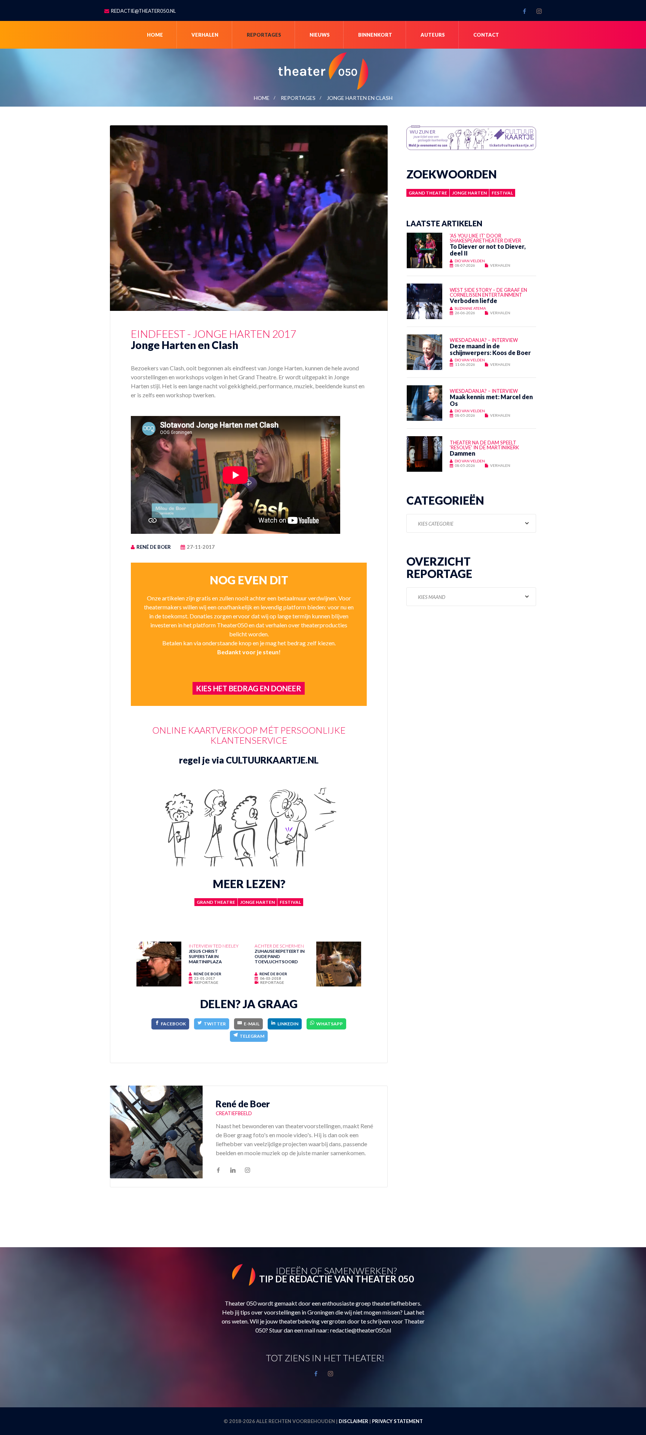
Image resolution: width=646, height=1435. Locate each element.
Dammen (462, 453)
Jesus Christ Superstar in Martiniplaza (205, 956)
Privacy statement (397, 1421)
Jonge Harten (257, 902)
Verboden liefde (473, 300)
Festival (290, 902)
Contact (486, 35)
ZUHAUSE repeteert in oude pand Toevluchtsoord (280, 956)
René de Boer (153, 547)
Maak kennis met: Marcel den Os (491, 400)
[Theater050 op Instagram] (539, 11)
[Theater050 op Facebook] (524, 11)
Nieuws (320, 35)
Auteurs (433, 35)
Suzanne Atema (470, 308)
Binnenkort (375, 35)
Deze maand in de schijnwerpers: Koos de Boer (490, 349)
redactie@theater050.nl (143, 11)
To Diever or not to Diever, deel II (488, 250)
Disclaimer (353, 1421)
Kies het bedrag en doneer (248, 688)
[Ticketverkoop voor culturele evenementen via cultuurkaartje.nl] (471, 136)
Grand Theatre (216, 902)
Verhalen (204, 35)
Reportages (264, 35)
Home (155, 35)
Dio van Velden (470, 260)
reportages (298, 98)
